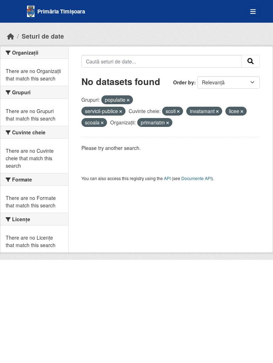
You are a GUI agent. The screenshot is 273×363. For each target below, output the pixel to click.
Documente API (196, 178)
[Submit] (250, 61)
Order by (183, 82)
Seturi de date (43, 36)
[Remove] (128, 100)
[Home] (10, 36)
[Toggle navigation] (253, 11)
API (167, 178)
